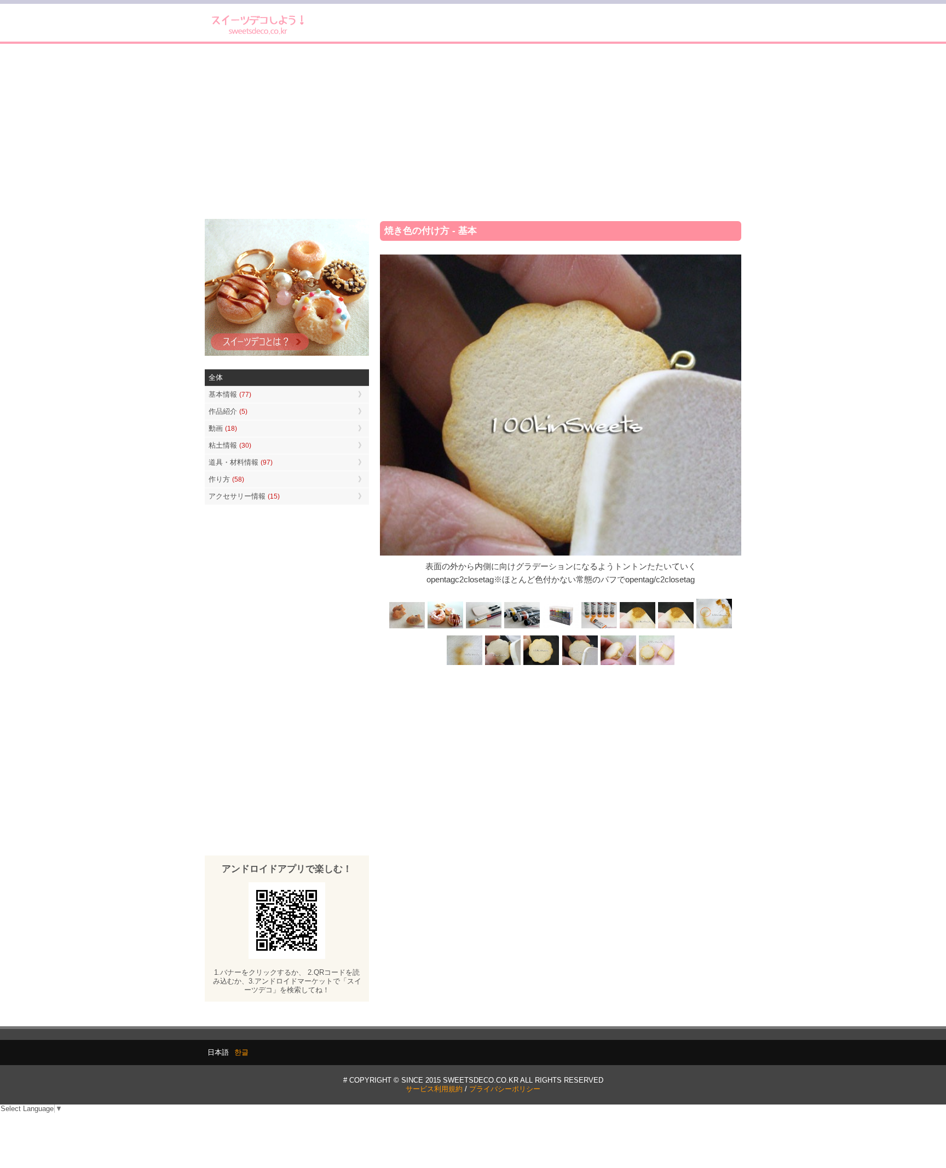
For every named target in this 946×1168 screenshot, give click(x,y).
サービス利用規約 (434, 1089)
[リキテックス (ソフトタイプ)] (599, 627)
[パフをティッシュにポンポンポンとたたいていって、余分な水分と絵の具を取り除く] (714, 627)
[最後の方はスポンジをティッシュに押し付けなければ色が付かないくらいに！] (465, 664)
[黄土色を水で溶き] (637, 627)
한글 (241, 1052)
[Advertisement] (473, 131)
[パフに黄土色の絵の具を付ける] (675, 627)
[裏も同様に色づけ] (541, 664)
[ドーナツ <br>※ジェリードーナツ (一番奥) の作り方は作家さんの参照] (445, 627)
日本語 (218, 1052)
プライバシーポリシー (504, 1089)
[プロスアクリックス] (560, 627)
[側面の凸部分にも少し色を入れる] (618, 664)
